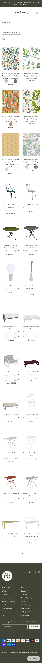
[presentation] (18, 81)
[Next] (26, 553)
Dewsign (33, 653)
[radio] (6, 81)
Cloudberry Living (14, 653)
